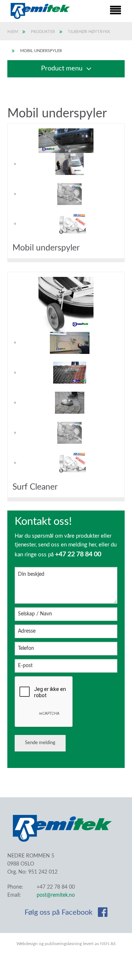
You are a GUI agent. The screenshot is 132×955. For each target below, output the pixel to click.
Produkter (43, 32)
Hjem (12, 32)
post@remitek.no (56, 895)
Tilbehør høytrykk (89, 32)
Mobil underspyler (41, 51)
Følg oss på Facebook (59, 912)
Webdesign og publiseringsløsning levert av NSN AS (66, 943)
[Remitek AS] (40, 11)
